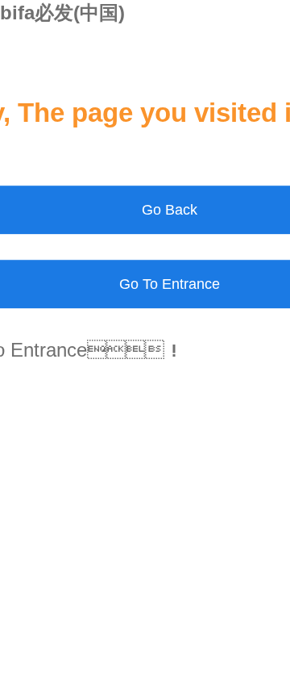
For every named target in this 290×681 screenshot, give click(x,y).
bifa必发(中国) (62, 12)
